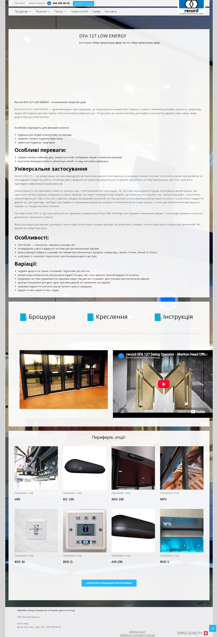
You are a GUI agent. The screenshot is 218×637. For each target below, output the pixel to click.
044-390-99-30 (61, 3)
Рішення (41, 11)
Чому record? (79, 11)
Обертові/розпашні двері (107, 42)
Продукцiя (21, 11)
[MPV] (182, 468)
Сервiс (96, 11)
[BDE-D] (84, 530)
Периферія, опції (24, 492)
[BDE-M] (36, 530)
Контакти (110, 11)
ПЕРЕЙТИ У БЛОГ (137, 632)
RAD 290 (118, 499)
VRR (17, 499)
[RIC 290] (84, 468)
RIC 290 (68, 499)
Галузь (58, 11)
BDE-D (68, 562)
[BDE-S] (182, 530)
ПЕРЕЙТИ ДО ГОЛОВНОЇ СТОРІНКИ (137, 635)
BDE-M (19, 562)
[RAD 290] (133, 468)
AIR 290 (117, 562)
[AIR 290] (133, 530)
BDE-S (164, 562)
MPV (163, 499)
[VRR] (36, 468)
